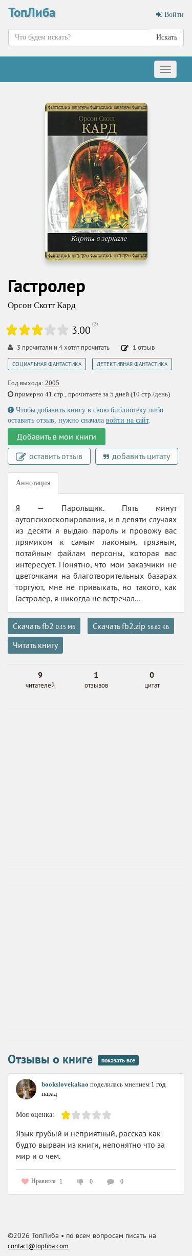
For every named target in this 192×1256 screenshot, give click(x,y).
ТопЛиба (31, 12)
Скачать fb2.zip (131, 626)
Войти (173, 14)
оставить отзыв (54, 456)
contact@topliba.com (38, 1246)
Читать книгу (35, 645)
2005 (52, 383)
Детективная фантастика (132, 364)
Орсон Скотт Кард (42, 305)
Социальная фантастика (46, 364)
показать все (118, 1060)
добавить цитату (140, 456)
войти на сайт (127, 420)
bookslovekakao (65, 1084)
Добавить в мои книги (56, 436)
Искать (166, 37)
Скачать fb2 (44, 626)
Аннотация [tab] (33, 483)
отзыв (144, 347)
